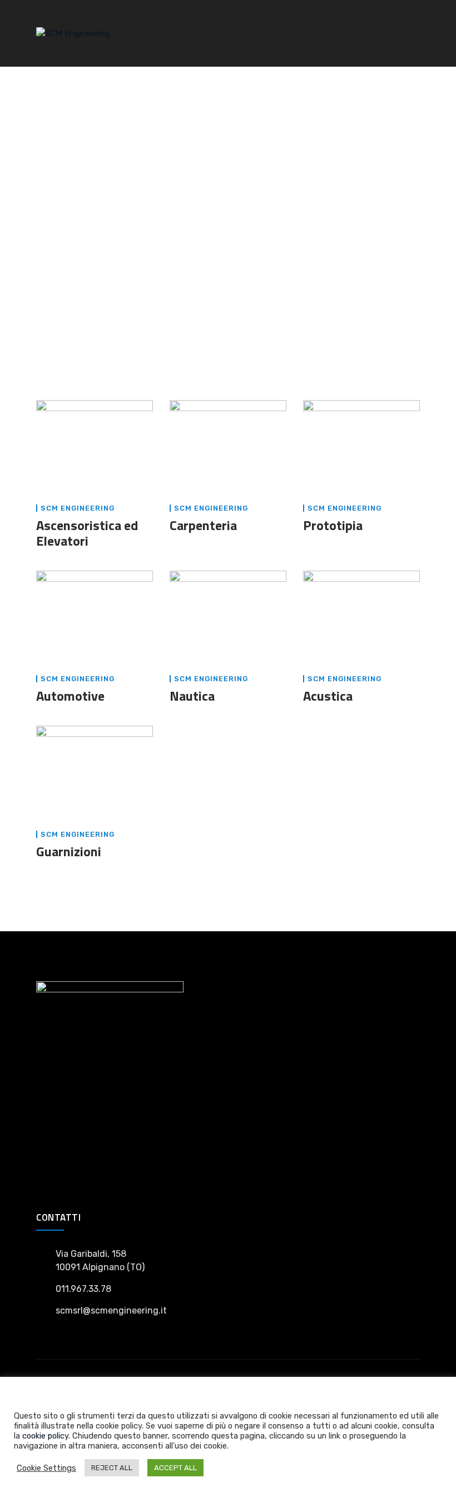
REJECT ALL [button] (111, 1468)
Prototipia (333, 525)
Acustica (328, 696)
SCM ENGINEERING (78, 508)
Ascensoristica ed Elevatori (87, 533)
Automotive (70, 696)
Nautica (192, 696)
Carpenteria (203, 525)
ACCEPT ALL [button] (175, 1468)
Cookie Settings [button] (46, 1468)
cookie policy (45, 1436)
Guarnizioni (68, 851)
